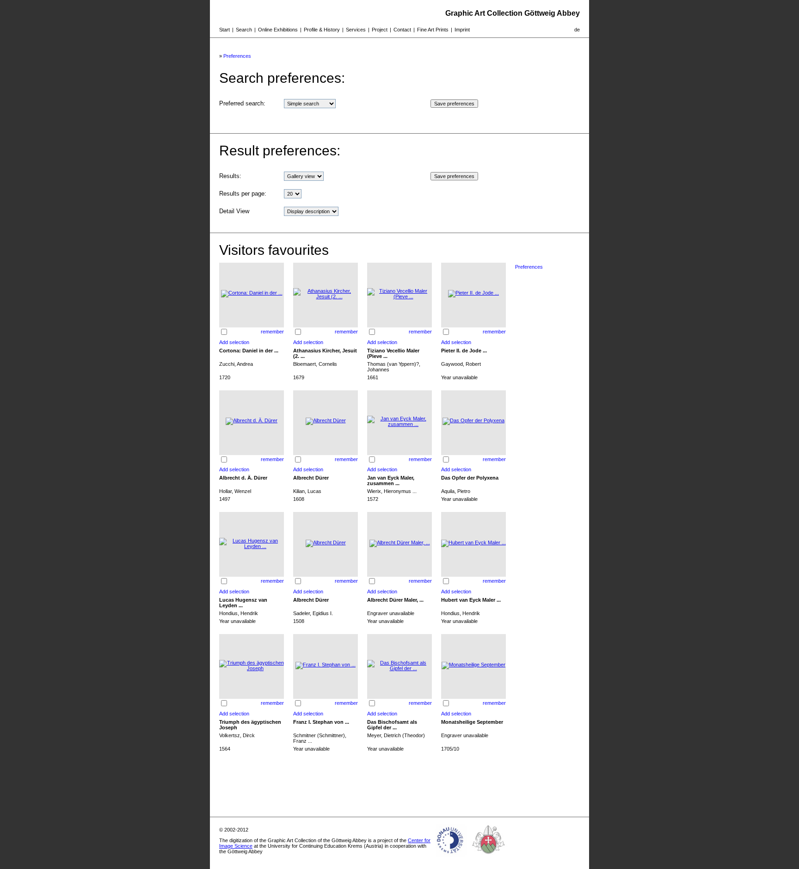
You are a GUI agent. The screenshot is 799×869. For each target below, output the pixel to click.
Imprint (462, 29)
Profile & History (322, 29)
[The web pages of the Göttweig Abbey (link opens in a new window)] (488, 857)
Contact (402, 29)
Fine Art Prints (433, 29)
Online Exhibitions (278, 29)
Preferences (237, 56)
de (577, 29)
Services (356, 29)
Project (379, 29)
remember (272, 331)
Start (224, 29)
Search (244, 29)
